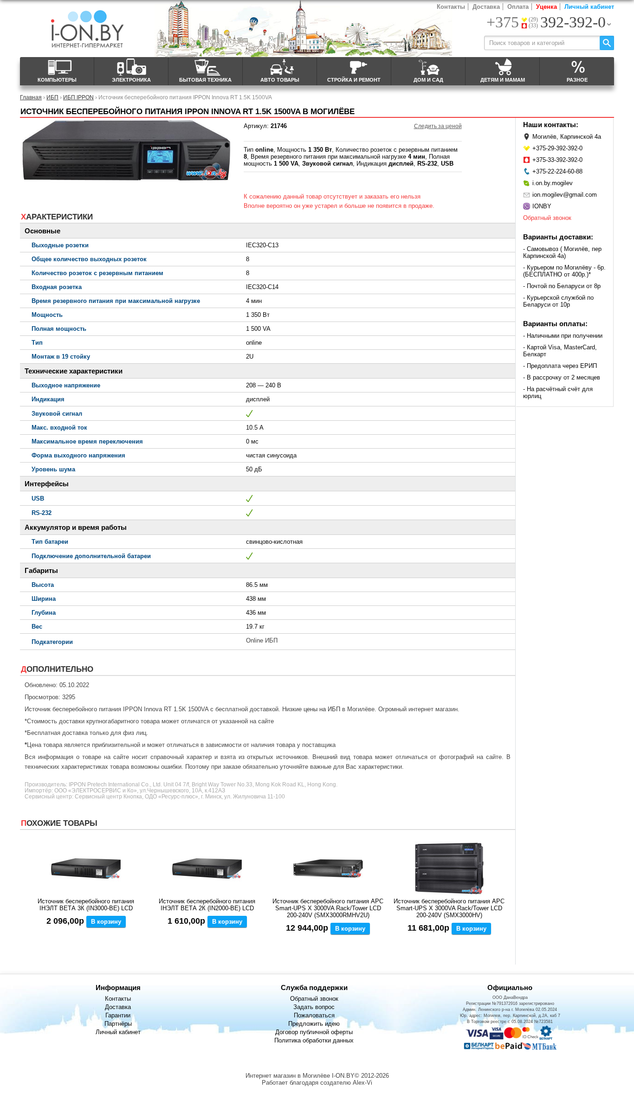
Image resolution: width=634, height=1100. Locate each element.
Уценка (546, 6)
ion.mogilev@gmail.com (564, 194)
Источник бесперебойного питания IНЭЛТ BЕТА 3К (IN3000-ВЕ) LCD (86, 905)
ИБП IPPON (78, 97)
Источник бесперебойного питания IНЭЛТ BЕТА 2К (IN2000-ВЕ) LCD (207, 905)
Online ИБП (262, 640)
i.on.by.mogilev (552, 183)
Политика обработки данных (314, 1040)
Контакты (451, 6)
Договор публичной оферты (314, 1032)
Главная (31, 97)
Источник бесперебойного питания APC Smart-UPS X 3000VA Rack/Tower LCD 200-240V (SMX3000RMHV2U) (327, 908)
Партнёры (118, 1023)
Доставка (486, 6)
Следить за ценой (438, 126)
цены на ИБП (322, 709)
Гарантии (117, 1015)
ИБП (52, 97)
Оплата (518, 6)
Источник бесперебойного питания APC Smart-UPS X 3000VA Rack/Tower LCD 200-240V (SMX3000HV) (449, 908)
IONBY (541, 206)
